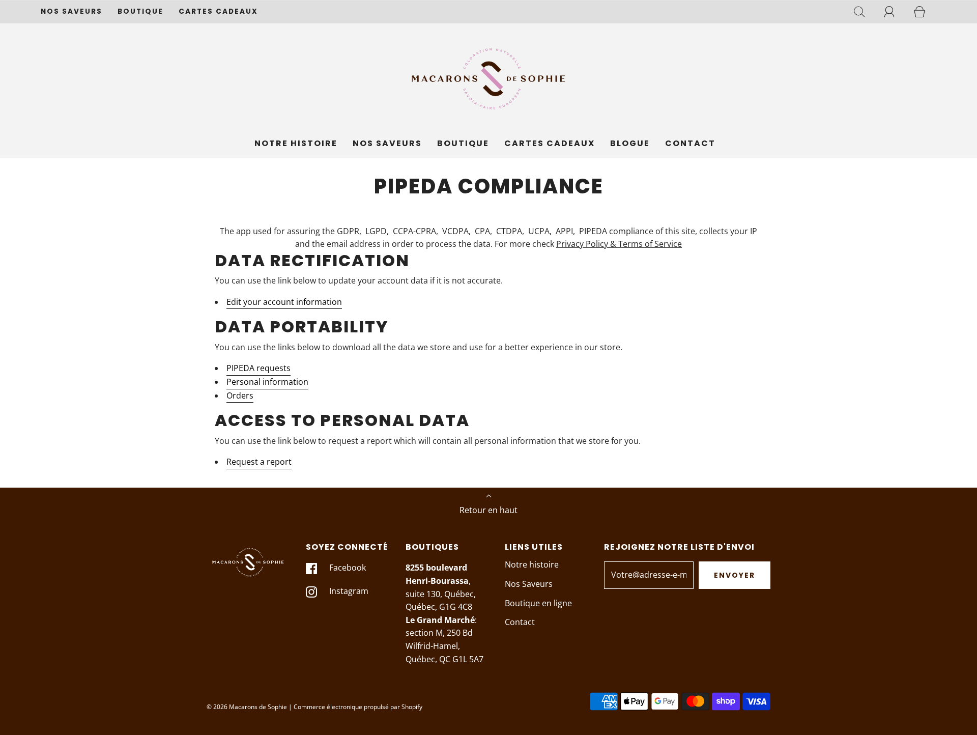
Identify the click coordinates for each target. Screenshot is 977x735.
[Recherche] (865, 12)
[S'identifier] (895, 12)
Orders (239, 395)
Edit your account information (284, 301)
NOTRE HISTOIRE (295, 143)
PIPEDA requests (258, 368)
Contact (520, 622)
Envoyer (734, 575)
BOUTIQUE (140, 11)
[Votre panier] (925, 12)
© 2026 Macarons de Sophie (247, 706)
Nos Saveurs (529, 583)
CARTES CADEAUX (218, 11)
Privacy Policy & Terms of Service (619, 243)
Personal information (267, 381)
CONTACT (690, 143)
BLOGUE (630, 143)
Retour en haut (488, 510)
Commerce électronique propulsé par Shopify (358, 706)
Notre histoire (532, 564)
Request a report (259, 461)
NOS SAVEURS (71, 11)
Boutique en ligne (538, 603)
